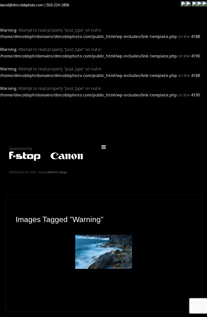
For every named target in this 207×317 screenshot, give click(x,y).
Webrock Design (57, 172)
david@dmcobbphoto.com (21, 5)
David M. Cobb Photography (103, 122)
